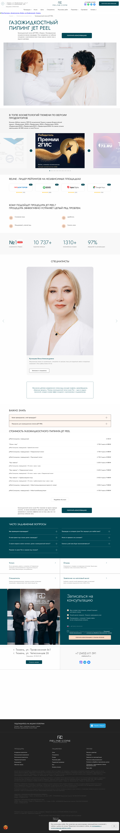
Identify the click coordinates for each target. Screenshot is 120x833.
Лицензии (88, 755)
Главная (11, 16)
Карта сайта (89, 768)
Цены (42, 10)
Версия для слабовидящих (56, 818)
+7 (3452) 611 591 (85, 653)
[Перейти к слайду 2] (51, 170)
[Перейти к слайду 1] (49, 170)
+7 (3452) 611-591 (90, 2)
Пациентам (74, 10)
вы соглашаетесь (98, 631)
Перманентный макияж (20, 760)
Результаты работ (63, 10)
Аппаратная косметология (20, 752)
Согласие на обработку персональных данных (97, 762)
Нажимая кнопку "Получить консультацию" (81, 631)
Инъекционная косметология (21, 755)
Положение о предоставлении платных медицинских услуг (96, 765)
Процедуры (27, 10)
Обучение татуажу (18, 764)
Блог (53, 764)
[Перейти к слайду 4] (54, 170)
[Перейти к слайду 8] (60, 170)
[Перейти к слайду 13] (68, 170)
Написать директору (91, 752)
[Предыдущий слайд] (31, 150)
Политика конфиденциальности (94, 760)
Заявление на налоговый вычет (94, 757)
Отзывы (54, 757)
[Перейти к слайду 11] (65, 170)
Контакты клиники (56, 767)
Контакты (93, 10)
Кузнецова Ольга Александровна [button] (41, 358)
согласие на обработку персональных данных (99, 633)
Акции (35, 10)
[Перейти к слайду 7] (59, 170)
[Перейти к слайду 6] (57, 170)
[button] (109, 3)
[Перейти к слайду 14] (70, 170)
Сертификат (84, 10)
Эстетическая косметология (24, 16)
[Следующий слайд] (89, 150)
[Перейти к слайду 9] (62, 170)
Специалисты (51, 10)
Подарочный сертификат (58, 762)
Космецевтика (17, 762)
